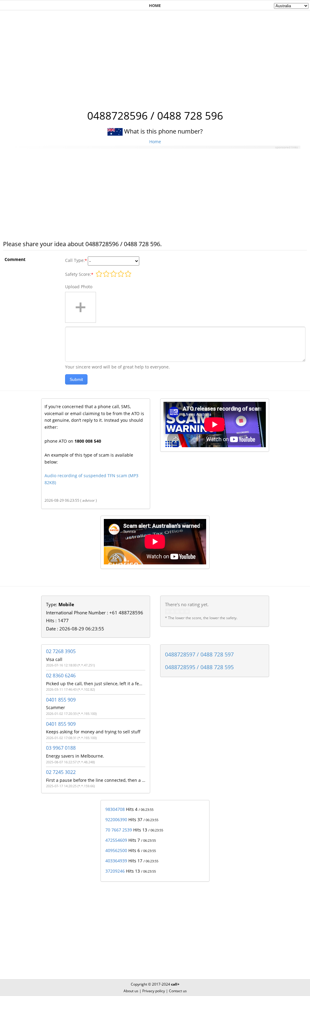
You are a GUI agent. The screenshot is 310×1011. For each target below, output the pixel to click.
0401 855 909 (61, 699)
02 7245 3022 (61, 772)
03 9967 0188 (61, 748)
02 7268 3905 (61, 651)
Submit (76, 379)
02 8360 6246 (61, 675)
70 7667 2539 (118, 830)
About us (131, 990)
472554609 (116, 840)
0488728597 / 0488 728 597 (199, 654)
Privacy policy (153, 990)
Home (155, 141)
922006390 (116, 819)
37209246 (115, 871)
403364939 (116, 861)
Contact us (178, 990)
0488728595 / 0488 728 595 (199, 667)
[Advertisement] (155, 56)
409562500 (116, 850)
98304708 (115, 809)
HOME (155, 5)
